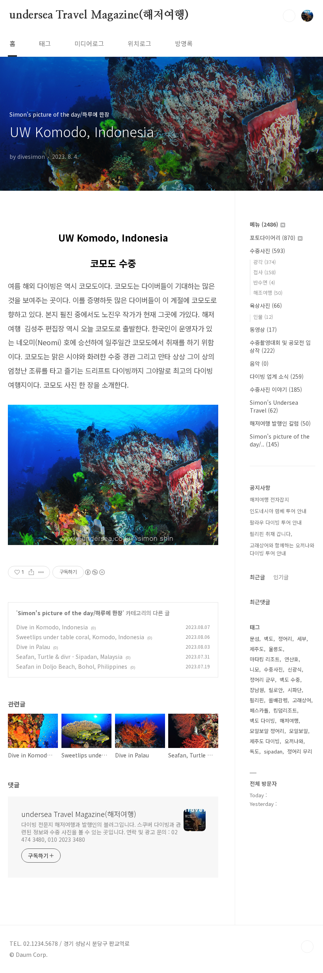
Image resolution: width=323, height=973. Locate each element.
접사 (264, 272)
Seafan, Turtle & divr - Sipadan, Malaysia (69, 656)
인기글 (281, 577)
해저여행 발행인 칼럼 (280, 423)
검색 (289, 16)
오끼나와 (293, 741)
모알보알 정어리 (267, 731)
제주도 (257, 649)
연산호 (291, 659)
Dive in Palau (33, 647)
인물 (263, 316)
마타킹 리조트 (265, 659)
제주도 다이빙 (265, 741)
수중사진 (267, 251)
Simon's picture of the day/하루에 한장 (70, 613)
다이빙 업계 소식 (277, 376)
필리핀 (257, 700)
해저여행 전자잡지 (269, 499)
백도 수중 (290, 679)
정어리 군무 (262, 679)
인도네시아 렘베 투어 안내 (278, 511)
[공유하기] (31, 572)
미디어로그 (89, 43)
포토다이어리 (272, 238)
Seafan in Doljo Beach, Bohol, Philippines (71, 666)
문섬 (254, 638)
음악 (259, 363)
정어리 (285, 638)
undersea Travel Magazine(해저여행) (99, 15)
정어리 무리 (299, 751)
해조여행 (267, 292)
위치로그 (139, 43)
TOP (307, 946)
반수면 (264, 282)
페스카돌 (259, 710)
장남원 (257, 690)
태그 (45, 43)
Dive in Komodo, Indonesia (52, 627)
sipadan (273, 751)
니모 (254, 669)
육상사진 (266, 305)
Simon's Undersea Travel (274, 406)
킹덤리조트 (285, 710)
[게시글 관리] (41, 572)
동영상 (263, 329)
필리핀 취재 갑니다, (271, 534)
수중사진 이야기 (276, 389)
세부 (301, 638)
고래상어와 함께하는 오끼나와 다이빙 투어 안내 (282, 549)
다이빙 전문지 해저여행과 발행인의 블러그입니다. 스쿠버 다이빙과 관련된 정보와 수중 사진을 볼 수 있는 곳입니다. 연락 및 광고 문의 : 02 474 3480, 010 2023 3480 (101, 831)
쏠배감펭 (278, 700)
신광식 (295, 669)
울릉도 (276, 649)
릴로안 (276, 690)
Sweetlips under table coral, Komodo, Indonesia (80, 637)
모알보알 (298, 731)
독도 (254, 751)
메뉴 (264, 224)
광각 (264, 262)
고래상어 (301, 700)
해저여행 (289, 720)
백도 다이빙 (262, 720)
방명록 (184, 43)
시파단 (295, 690)
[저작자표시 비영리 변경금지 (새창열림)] (94, 572)
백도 (268, 638)
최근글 (257, 577)
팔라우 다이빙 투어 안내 (276, 522)
